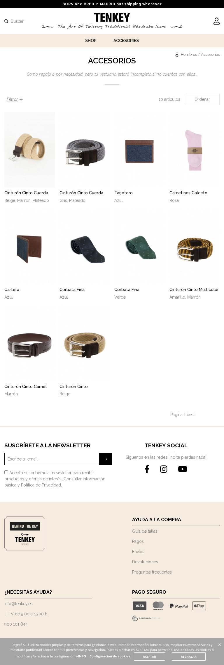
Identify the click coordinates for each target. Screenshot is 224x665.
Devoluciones (145, 562)
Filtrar (12, 99)
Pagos (138, 541)
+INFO (81, 656)
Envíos (138, 551)
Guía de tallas (145, 531)
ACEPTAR (149, 656)
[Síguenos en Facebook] (147, 469)
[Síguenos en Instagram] (163, 469)
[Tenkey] (177, 54)
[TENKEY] (112, 18)
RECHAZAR (189, 656)
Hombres (189, 54)
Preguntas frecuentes (152, 572)
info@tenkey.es (18, 603)
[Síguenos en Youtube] (182, 469)
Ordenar (202, 99)
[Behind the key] (24, 549)
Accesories (126, 40)
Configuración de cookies (110, 656)
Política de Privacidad (41, 485)
